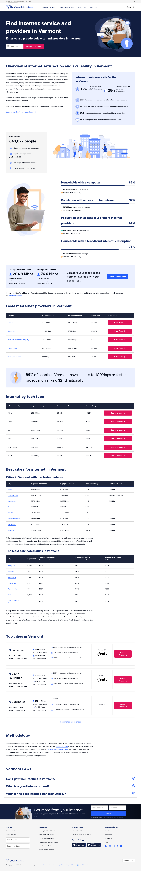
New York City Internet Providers (48, 842)
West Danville (12, 589)
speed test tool (62, 746)
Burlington (11, 530)
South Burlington (14, 519)
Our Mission (108, 834)
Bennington (12, 501)
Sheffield (11, 571)
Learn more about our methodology (20, 112)
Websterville (12, 583)
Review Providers (67, 7)
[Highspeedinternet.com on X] (110, 846)
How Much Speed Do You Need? (81, 834)
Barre (9, 595)
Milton (10, 489)
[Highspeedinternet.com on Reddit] (117, 846)
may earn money (13, 1)
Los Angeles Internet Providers (47, 831)
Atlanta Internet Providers (46, 849)
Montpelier (11, 566)
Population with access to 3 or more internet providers (98, 220)
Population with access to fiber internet (98, 200)
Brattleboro (12, 524)
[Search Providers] (27, 840)
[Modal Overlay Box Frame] (70, 811)
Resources (82, 7)
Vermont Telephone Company (18, 340)
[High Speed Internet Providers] (19, 7)
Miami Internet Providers (46, 846)
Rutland (10, 513)
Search (130, 7)
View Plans (116, 322)
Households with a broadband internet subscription (98, 241)
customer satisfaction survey (57, 749)
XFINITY (10, 323)
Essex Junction (13, 495)
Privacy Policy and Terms (68, 865)
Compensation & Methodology (51, 865)
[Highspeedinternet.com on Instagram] (114, 846)
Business (93, 7)
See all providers (114, 413)
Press (106, 842)
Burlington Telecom (14, 357)
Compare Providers (48, 7)
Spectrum (11, 331)
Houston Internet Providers (46, 838)
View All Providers (120, 654)
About (107, 831)
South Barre (12, 577)
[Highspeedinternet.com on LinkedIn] (121, 846)
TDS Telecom (12, 348)
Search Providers (33, 46)
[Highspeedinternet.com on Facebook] (106, 846)
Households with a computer (98, 182)
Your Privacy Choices (85, 865)
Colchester (11, 507)
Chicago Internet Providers (46, 834)
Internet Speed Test (77, 831)
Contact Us (108, 838)
